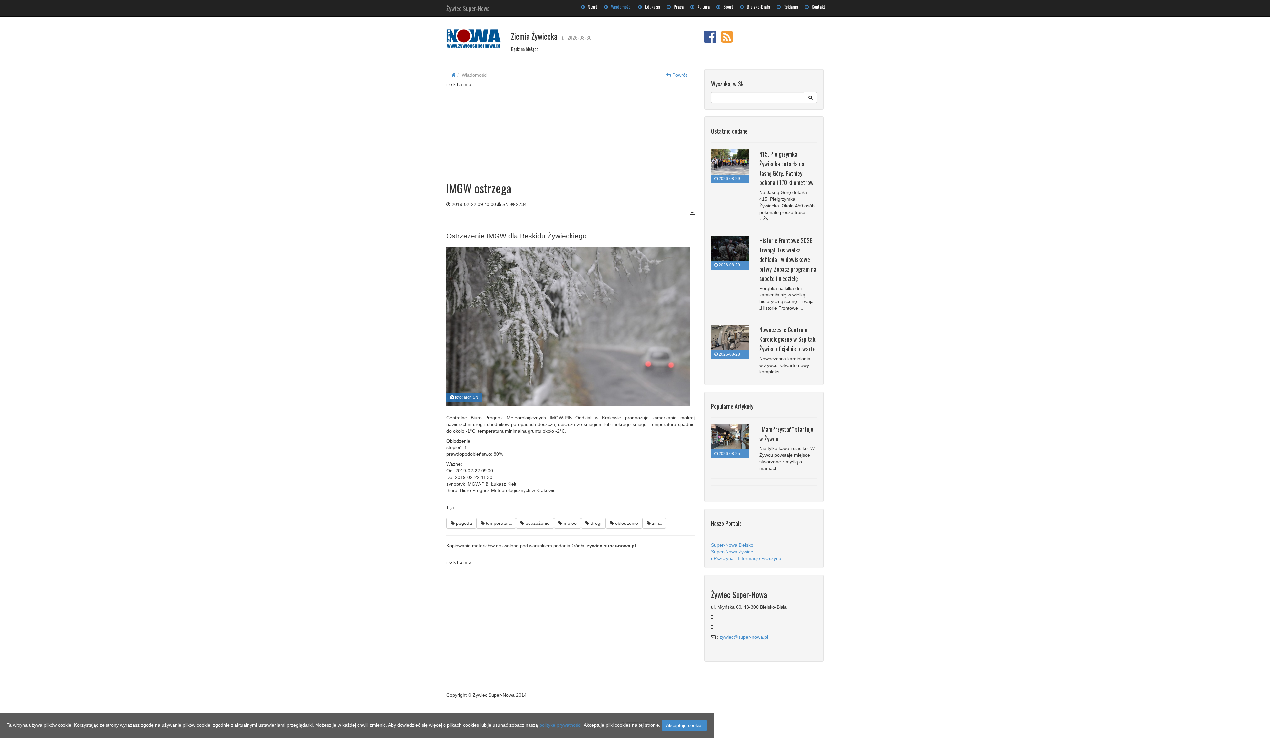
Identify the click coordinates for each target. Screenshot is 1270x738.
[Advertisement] (570, 129)
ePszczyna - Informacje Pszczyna (746, 558)
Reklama (789, 6)
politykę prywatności (560, 725)
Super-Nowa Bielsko (732, 545)
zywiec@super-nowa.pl (744, 637)
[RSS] (727, 40)
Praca (677, 6)
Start (591, 6)
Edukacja (651, 6)
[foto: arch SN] (568, 326)
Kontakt (817, 6)
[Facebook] (710, 40)
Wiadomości (619, 6)
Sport (726, 6)
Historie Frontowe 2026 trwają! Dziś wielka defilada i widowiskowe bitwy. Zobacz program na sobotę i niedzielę (787, 259)
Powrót (679, 75)
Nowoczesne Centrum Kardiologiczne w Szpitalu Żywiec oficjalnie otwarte (788, 339)
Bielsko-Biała (757, 6)
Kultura (702, 6)
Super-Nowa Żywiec (732, 551)
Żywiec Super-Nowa (468, 7)
